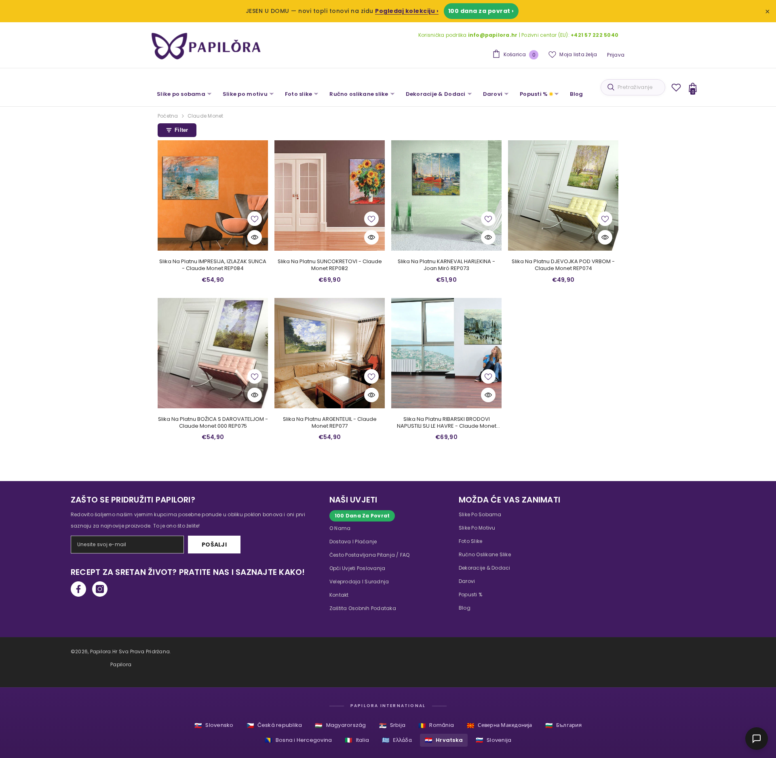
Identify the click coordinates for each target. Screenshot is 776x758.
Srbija (392, 725)
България (563, 725)
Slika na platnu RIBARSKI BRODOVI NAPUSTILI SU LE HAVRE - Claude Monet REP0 (446, 423)
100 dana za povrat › (481, 11)
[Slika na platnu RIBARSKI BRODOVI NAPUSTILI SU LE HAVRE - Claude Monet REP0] (446, 353)
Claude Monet (206, 115)
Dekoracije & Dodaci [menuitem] (436, 94)
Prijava (615, 54)
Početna (168, 115)
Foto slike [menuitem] (298, 94)
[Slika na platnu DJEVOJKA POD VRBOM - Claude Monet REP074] (563, 195)
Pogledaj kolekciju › (407, 11)
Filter (181, 130)
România (436, 725)
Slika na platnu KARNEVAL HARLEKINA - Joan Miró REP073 (446, 265)
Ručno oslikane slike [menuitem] (358, 94)
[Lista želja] (676, 87)
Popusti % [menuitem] (534, 94)
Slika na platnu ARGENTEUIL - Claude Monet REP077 (330, 423)
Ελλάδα (397, 740)
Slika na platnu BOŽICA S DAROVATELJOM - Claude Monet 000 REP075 (213, 423)
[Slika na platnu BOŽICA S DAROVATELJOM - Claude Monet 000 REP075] (213, 353)
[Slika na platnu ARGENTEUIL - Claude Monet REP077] (329, 353)
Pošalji (214, 545)
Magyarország (340, 725)
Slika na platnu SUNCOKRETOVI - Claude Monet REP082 (330, 265)
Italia (357, 740)
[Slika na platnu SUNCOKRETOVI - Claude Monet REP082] (329, 195)
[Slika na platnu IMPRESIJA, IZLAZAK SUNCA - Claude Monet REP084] (213, 195)
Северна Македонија (499, 725)
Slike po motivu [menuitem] (245, 94)
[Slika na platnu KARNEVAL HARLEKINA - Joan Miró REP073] (446, 195)
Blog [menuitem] (576, 94)
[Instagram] (100, 589)
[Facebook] (78, 589)
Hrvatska (444, 740)
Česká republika (274, 725)
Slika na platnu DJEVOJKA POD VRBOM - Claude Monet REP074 (563, 265)
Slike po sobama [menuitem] (181, 94)
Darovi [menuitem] (493, 94)
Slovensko (213, 725)
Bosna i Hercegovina (298, 740)
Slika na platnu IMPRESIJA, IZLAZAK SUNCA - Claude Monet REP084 (212, 265)
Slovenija (493, 740)
